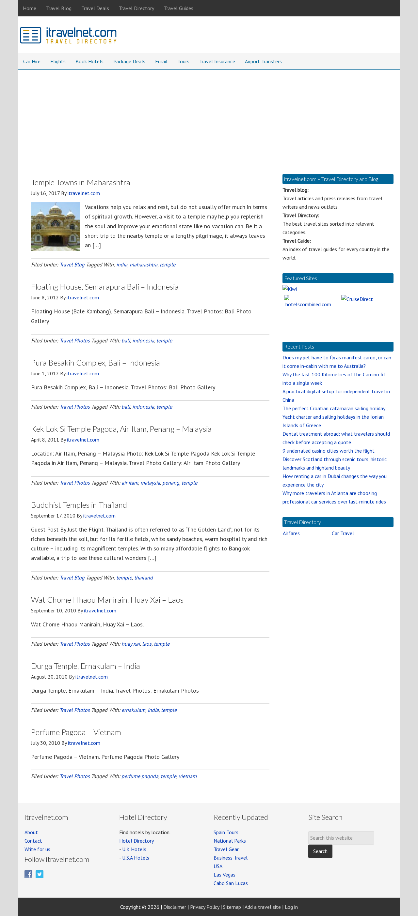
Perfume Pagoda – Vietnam (76, 732)
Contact (33, 840)
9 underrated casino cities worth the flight (328, 450)
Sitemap (232, 907)
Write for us (37, 849)
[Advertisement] (209, 118)
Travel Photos (74, 340)
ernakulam (133, 710)
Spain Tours (226, 832)
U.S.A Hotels (135, 857)
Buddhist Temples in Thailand (79, 504)
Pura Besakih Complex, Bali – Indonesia (95, 362)
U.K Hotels (134, 849)
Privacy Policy (204, 907)
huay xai (130, 643)
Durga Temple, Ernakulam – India (85, 665)
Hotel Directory (136, 840)
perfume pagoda (139, 776)
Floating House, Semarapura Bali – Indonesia (105, 286)
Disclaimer (174, 907)
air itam (129, 482)
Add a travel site (263, 907)
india (121, 264)
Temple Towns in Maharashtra (80, 182)
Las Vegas (224, 874)
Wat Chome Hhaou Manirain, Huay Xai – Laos (107, 599)
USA (218, 866)
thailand (143, 577)
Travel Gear (226, 849)
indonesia (143, 340)
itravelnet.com (68, 36)
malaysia (150, 482)
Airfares (291, 533)
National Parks (230, 840)
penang (170, 482)
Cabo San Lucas (231, 883)
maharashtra (143, 264)
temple (167, 264)
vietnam (188, 776)
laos (147, 643)
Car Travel (343, 533)
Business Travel (231, 857)
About (31, 832)
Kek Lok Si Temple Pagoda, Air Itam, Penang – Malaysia (121, 428)
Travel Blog (72, 264)
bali (125, 340)
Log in (291, 907)
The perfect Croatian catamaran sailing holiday (333, 408)
